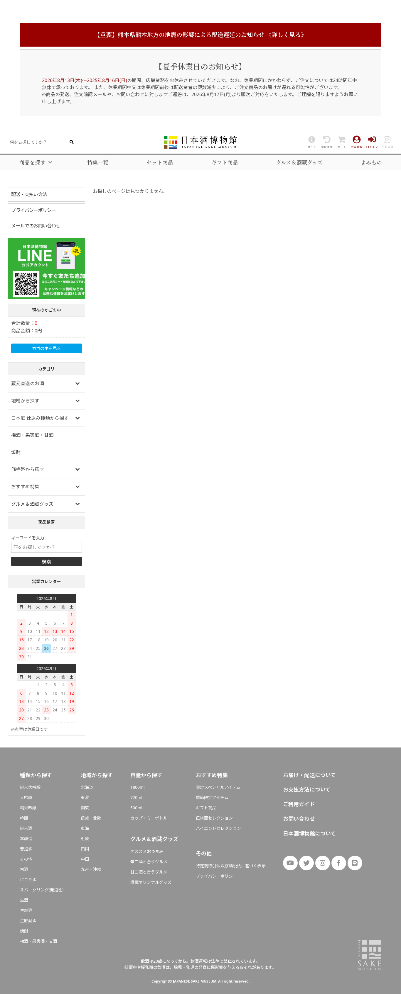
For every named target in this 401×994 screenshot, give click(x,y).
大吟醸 (26, 797)
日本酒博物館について (309, 833)
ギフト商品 (224, 162)
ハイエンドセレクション (218, 828)
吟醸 (24, 818)
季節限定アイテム (212, 797)
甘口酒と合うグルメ (148, 872)
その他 (26, 859)
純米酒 (26, 828)
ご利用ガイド (299, 804)
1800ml (137, 787)
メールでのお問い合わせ (35, 225)
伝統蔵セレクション (214, 818)
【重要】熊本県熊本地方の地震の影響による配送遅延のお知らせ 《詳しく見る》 (200, 35)
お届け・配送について (309, 775)
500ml (136, 808)
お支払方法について (307, 789)
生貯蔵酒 (28, 920)
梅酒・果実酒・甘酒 (32, 435)
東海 (85, 828)
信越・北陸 (91, 818)
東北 (85, 797)
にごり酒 (28, 879)
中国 (85, 859)
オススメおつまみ (146, 851)
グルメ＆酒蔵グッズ (299, 162)
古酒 (24, 869)
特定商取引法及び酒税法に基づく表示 (231, 866)
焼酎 (16, 452)
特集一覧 (97, 162)
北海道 (87, 787)
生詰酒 (26, 910)
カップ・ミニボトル (148, 818)
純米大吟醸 (30, 787)
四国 (85, 849)
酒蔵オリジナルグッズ (150, 882)
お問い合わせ (299, 818)
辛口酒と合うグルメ (148, 861)
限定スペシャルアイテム (218, 787)
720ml (136, 797)
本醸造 (26, 838)
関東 (85, 808)
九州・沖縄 (91, 869)
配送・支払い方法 (29, 194)
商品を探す (32, 162)
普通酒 (26, 849)
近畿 (85, 838)
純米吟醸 (28, 808)
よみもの (371, 162)
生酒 (24, 900)
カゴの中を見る (46, 348)
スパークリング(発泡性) (41, 890)
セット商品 (159, 162)
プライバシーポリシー (33, 210)
